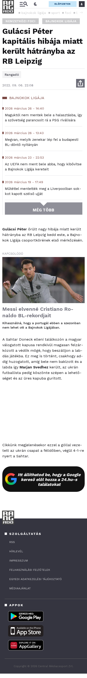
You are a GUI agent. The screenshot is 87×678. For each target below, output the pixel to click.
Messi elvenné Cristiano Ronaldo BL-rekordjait (37, 312)
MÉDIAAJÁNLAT (20, 588)
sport (55, 13)
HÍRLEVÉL (16, 551)
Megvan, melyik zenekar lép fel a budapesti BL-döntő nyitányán (41, 142)
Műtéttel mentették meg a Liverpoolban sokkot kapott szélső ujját (43, 191)
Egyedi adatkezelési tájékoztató (35, 579)
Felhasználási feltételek (29, 569)
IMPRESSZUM (18, 560)
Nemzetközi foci (20, 21)
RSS (12, 542)
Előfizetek (63, 4)
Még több (43, 210)
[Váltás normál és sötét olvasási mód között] (35, 4)
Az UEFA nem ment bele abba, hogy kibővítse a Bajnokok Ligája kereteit (43, 166)
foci (68, 13)
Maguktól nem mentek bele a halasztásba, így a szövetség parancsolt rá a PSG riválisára (43, 117)
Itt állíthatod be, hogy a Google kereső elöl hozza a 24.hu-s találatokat (49, 479)
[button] (81, 12)
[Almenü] (23, 4)
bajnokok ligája (33, 13)
